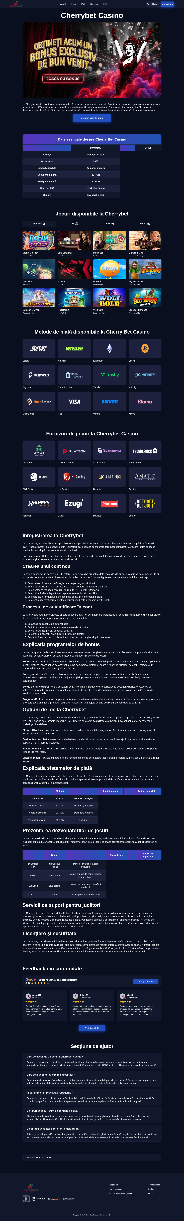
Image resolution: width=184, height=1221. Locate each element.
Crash (108, 224)
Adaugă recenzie (146, 981)
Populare (37, 224)
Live (72, 224)
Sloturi (143, 224)
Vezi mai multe (92, 1028)
